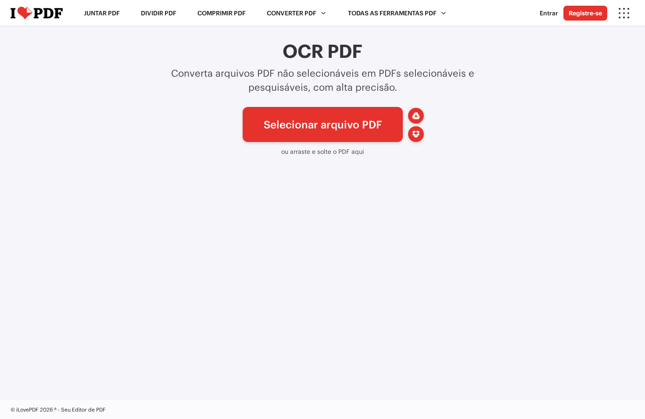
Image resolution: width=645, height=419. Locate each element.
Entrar (549, 13)
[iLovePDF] (37, 13)
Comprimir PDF (221, 13)
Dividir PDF (158, 13)
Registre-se (585, 13)
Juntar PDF (102, 13)
